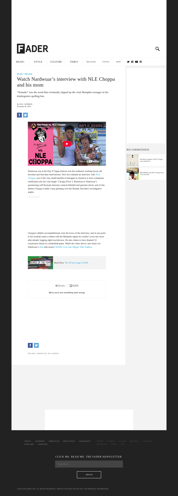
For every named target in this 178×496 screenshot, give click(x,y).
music (20, 74)
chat (41, 247)
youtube (136, 62)
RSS (122, 444)
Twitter (128, 62)
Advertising (40, 441)
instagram (141, 62)
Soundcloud (102, 444)
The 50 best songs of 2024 (76, 262)
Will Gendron (25, 104)
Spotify (114, 444)
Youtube (122, 441)
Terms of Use (54, 441)
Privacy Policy (69, 441)
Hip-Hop (28, 74)
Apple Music (147, 441)
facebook (132, 62)
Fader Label (29, 444)
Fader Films (42, 444)
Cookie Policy (84, 441)
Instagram (134, 441)
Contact (27, 441)
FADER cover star (62, 247)
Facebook (111, 441)
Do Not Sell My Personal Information (90, 489)
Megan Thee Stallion (82, 247)
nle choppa (53, 353)
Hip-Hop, (32, 353)
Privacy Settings (65, 489)
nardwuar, (41, 353)
